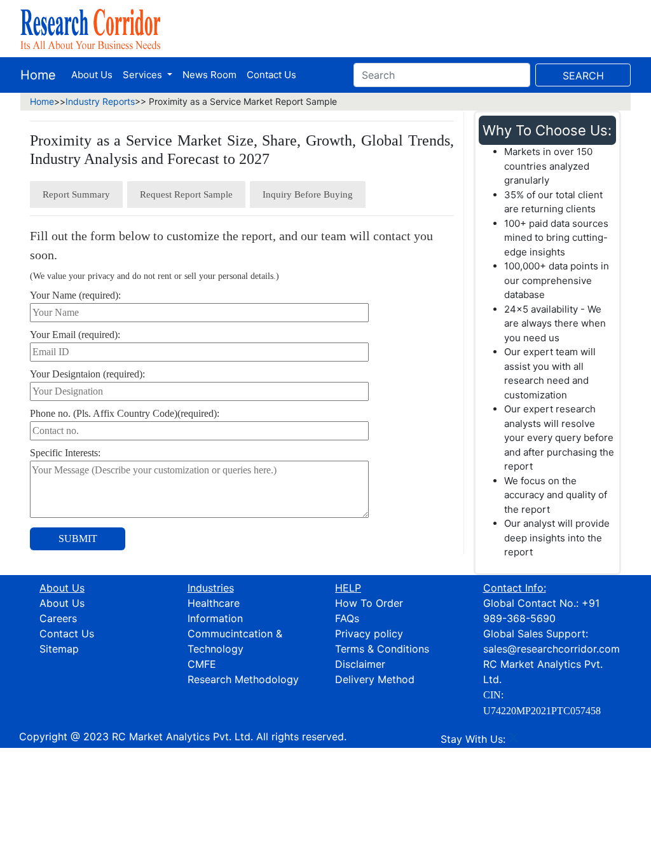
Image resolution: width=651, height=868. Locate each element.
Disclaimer (360, 664)
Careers (58, 618)
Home (38, 75)
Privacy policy (369, 633)
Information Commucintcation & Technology (235, 633)
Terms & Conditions (382, 648)
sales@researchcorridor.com (551, 648)
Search (583, 75)
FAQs (347, 618)
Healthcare (214, 603)
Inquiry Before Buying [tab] (308, 194)
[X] (514, 739)
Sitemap (59, 648)
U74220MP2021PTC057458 (542, 710)
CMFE (202, 664)
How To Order (369, 603)
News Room (209, 75)
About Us (92, 75)
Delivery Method (375, 679)
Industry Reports (100, 101)
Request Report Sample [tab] (186, 194)
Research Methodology (243, 679)
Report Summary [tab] (76, 194)
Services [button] (144, 75)
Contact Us (271, 75)
